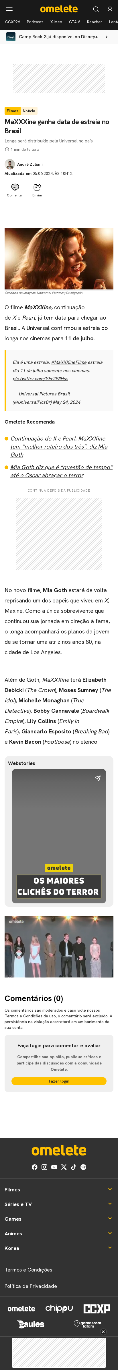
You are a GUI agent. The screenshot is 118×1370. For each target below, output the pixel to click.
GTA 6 (74, 21)
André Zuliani (30, 164)
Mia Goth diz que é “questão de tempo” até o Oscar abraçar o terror (61, 471)
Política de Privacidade (31, 1286)
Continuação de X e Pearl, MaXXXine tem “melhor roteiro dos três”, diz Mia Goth (58, 446)
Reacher (94, 21)
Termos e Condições (28, 1269)
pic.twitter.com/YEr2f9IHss (40, 379)
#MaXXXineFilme (68, 362)
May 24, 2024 (66, 402)
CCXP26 (12, 21)
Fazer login (59, 1081)
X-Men (56, 21)
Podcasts (35, 21)
